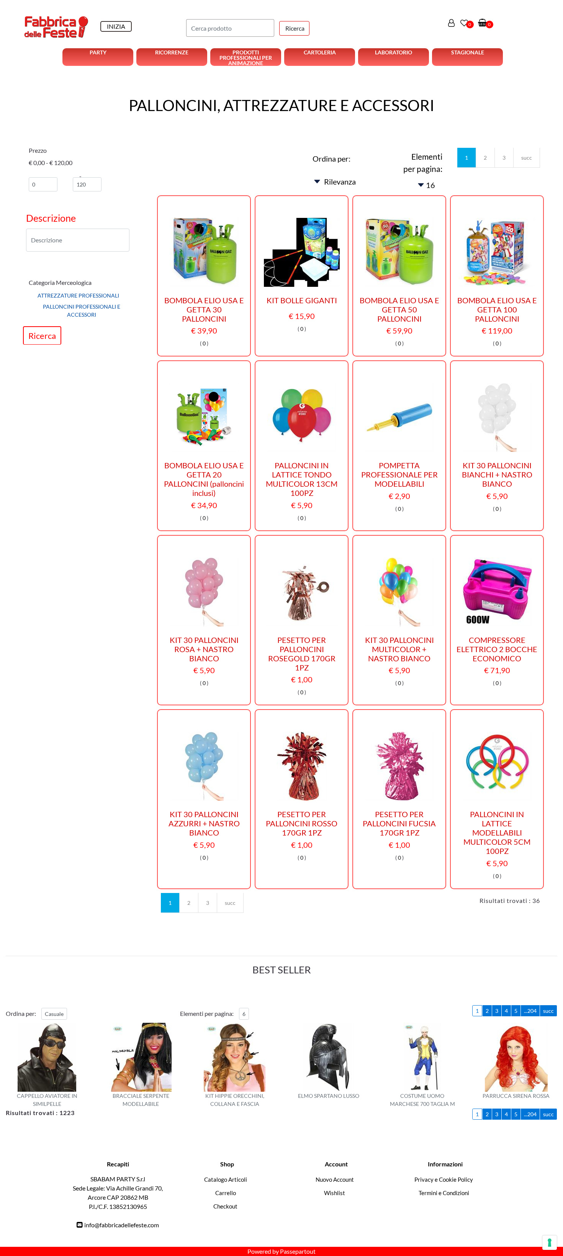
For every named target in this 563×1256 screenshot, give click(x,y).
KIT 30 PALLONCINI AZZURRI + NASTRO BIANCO (204, 823)
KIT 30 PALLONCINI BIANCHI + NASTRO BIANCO (497, 474)
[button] (294, 28)
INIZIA (116, 26)
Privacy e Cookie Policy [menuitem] (443, 1179)
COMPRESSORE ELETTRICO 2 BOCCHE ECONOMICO (497, 649)
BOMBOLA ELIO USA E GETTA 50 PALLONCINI (399, 309)
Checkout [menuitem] (225, 1206)
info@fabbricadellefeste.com (121, 1224)
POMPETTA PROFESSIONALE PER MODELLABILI (399, 474)
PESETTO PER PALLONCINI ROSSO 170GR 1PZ (301, 823)
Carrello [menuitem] (225, 1192)
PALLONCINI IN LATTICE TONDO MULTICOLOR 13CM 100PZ (301, 479)
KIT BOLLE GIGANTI (302, 300)
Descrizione (51, 218)
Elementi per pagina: (422, 162)
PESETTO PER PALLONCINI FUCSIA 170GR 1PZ (399, 823)
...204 (530, 1010)
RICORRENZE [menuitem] (171, 52)
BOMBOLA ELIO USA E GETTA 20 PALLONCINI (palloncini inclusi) (204, 479)
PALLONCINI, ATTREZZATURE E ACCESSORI (281, 105)
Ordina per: (331, 158)
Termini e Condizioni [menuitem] (444, 1192)
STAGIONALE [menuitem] (467, 52)
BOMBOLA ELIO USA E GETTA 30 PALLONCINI (204, 309)
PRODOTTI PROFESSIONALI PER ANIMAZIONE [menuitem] (245, 57)
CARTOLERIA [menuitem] (320, 52)
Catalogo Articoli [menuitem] (225, 1179)
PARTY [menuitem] (98, 52)
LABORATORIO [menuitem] (393, 52)
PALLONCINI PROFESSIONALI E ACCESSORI (81, 310)
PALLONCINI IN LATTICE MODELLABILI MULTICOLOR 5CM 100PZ (496, 832)
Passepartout (298, 1251)
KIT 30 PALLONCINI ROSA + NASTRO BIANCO (204, 649)
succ (526, 157)
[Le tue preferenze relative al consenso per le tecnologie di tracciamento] (549, 1242)
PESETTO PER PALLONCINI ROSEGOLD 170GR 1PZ (302, 653)
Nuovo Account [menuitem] (335, 1179)
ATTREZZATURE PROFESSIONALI (78, 295)
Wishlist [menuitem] (334, 1192)
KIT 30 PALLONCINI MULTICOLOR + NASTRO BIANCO (399, 649)
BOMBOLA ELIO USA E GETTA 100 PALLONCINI (497, 309)
